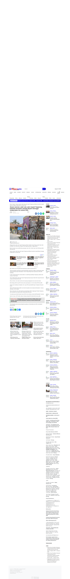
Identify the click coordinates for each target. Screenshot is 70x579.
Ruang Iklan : (58, 193)
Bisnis (15, 192)
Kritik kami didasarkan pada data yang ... (54, 231)
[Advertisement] (35, 8)
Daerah (14, 204)
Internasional (38, 192)
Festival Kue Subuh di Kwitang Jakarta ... (54, 315)
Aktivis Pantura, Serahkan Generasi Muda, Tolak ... (55, 348)
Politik (50, 198)
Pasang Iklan (11, 193)
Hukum (44, 196)
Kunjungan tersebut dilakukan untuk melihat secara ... (54, 356)
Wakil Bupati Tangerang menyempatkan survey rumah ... (54, 323)
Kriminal (54, 270)
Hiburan (28, 196)
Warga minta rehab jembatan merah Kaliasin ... (55, 392)
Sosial (54, 198)
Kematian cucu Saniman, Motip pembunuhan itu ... (54, 279)
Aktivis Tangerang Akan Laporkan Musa (54, 342)
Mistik (35, 198)
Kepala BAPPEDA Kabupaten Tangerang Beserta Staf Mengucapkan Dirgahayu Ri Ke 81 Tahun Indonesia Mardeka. (53, 257)
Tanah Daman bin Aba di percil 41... (54, 208)
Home (11, 204)
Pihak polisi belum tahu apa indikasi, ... (54, 297)
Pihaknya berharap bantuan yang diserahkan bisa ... (55, 219)
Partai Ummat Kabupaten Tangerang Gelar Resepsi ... (54, 336)
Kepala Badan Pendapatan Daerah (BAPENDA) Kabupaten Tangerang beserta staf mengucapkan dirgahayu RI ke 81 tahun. (53, 251)
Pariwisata (31, 198)
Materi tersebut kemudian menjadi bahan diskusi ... (55, 398)
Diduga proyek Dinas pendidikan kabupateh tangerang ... (54, 368)
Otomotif (39, 198)
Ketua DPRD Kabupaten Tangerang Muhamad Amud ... (54, 329)
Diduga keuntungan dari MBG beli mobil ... (54, 291)
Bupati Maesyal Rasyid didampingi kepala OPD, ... (55, 387)
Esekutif (23, 192)
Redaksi (62, 192)
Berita (51, 333)
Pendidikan (55, 359)
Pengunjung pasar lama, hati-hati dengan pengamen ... (54, 273)
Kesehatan (44, 192)
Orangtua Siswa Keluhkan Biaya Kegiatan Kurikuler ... (55, 379)
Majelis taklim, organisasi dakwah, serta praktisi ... (54, 362)
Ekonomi (19, 192)
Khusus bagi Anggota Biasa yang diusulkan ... (54, 225)
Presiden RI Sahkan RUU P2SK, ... (54, 310)
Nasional (55, 307)
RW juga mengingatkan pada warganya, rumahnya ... (55, 285)
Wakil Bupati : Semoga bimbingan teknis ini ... (54, 213)
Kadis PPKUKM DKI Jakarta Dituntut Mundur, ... (55, 304)
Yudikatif (46, 198)
